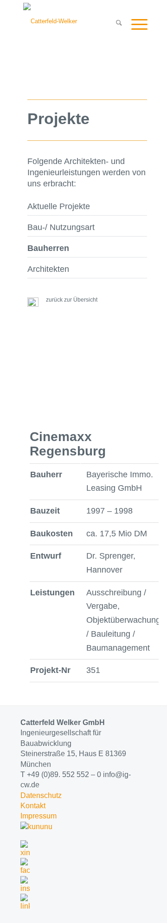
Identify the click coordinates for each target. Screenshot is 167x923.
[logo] (72, 21)
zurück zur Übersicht (70, 300)
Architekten (48, 269)
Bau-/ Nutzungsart (61, 227)
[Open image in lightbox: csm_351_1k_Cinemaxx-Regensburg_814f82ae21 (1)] (29, 423)
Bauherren (48, 248)
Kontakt (32, 806)
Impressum (38, 816)
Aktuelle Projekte (58, 206)
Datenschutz (41, 795)
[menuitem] (114, 23)
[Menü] (135, 23)
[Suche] (114, 23)
